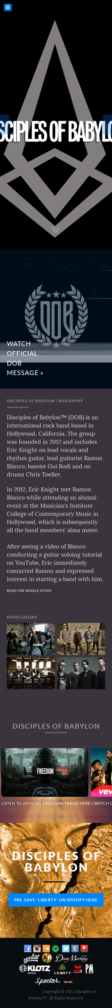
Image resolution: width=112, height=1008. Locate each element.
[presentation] (4, 124)
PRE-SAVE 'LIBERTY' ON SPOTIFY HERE (56, 900)
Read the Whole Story (29, 590)
